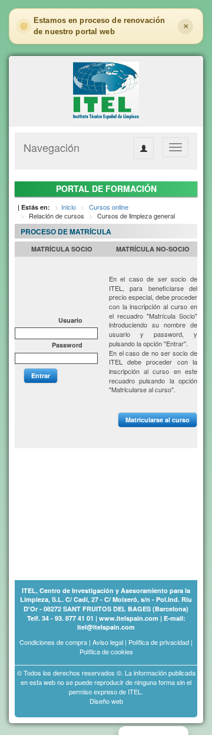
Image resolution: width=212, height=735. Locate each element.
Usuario (70, 320)
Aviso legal (107, 642)
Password (67, 344)
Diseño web (106, 701)
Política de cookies (106, 651)
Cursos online (108, 206)
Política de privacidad (158, 642)
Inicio (68, 206)
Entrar (40, 375)
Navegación (52, 147)
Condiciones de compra (53, 642)
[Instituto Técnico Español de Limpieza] (105, 90)
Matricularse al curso (157, 419)
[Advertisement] (73, 507)
